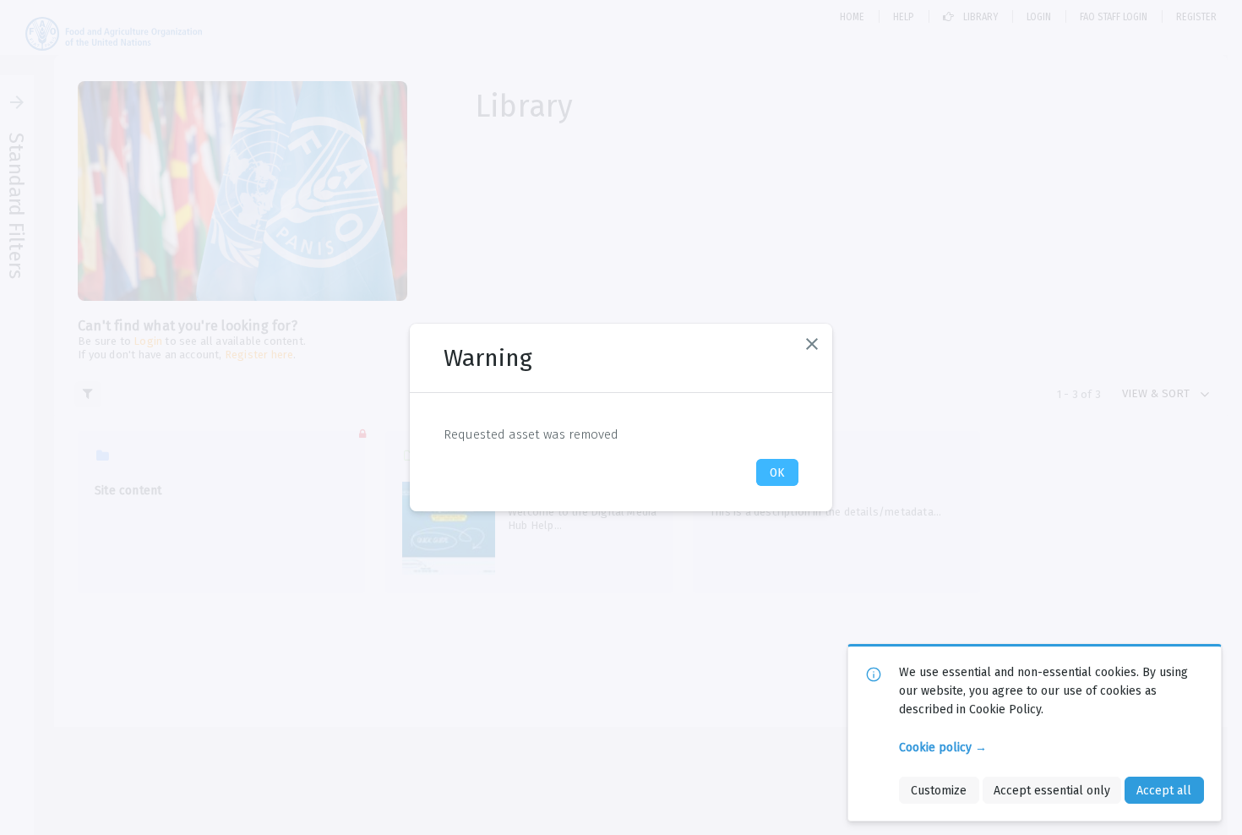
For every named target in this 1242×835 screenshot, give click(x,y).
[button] (812, 344)
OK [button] (777, 472)
